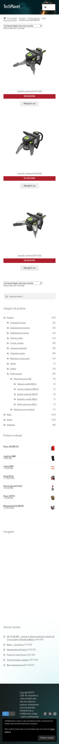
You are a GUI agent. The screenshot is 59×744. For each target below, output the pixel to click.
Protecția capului (16, 338)
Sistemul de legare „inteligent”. (18, 660)
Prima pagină (12, 18)
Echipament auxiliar (17, 353)
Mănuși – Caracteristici (15, 645)
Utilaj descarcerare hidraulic (24, 410)
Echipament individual (18, 348)
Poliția (9, 415)
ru (12, 713)
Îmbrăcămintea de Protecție (17, 650)
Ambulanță (11, 425)
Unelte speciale (34, 18)
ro (5, 713)
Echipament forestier (18, 323)
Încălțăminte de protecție (19, 333)
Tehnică (13, 364)
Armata (9, 420)
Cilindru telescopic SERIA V (27, 404)
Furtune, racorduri (17, 343)
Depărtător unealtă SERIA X (27, 399)
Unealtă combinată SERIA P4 (27, 394)
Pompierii (22, 18)
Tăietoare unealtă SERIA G (26, 384)
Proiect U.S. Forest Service (16, 655)
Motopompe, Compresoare (20, 359)
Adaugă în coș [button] (29, 103)
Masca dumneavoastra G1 (16, 665)
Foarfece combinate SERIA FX (28, 389)
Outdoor (13, 369)
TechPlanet (11, 6)
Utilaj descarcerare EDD (22, 379)
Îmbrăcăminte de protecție (20, 328)
